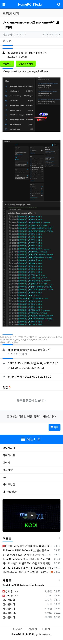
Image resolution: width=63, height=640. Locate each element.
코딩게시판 (9, 448)
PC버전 (46, 628)
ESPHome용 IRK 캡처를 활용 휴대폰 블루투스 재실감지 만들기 (29, 546)
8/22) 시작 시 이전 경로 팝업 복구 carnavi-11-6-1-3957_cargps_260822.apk (26, 572)
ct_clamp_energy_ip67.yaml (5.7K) (27, 52)
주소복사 (7, 63)
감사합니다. (11, 595)
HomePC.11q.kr (30, 4)
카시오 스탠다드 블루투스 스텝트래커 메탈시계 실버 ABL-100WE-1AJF (28, 563)
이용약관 (18, 628)
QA (4, 477)
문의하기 (32, 628)
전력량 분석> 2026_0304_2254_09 (29, 376)
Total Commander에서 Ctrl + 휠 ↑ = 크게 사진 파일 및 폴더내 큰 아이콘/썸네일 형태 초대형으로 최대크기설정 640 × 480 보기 (28, 559)
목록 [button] (55, 427)
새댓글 (7, 580)
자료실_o (11, 491)
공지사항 (8, 469)
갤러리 (6, 462)
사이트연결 (9, 484)
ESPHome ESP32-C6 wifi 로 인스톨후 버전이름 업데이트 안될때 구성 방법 (28, 550)
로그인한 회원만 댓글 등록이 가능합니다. (31, 416)
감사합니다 (11, 591)
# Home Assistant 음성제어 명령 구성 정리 (27, 554)
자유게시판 (9, 455)
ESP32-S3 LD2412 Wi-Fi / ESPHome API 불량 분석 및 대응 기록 (28, 567)
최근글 (7, 538)
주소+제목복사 (25, 63)
